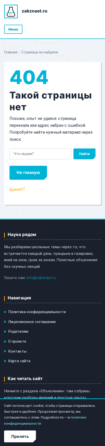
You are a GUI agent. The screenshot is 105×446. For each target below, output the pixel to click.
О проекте (17, 341)
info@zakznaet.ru (41, 278)
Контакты (17, 351)
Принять (20, 436)
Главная (11, 52)
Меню (13, 29)
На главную (28, 172)
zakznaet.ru (34, 10)
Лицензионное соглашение (32, 321)
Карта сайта (19, 361)
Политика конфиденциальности (37, 312)
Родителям (18, 331)
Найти (84, 154)
